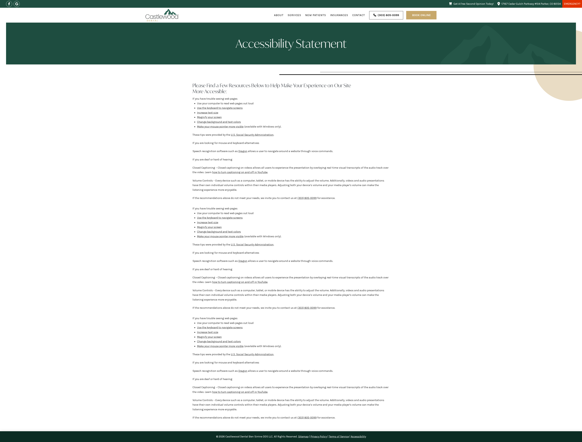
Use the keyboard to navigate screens (220, 108)
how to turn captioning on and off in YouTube (240, 172)
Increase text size (207, 112)
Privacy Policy (319, 436)
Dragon (242, 151)
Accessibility (358, 436)
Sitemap (303, 436)
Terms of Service (339, 436)
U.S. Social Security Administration (252, 134)
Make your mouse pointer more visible (220, 126)
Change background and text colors (219, 122)
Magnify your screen (209, 117)
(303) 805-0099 (307, 198)
